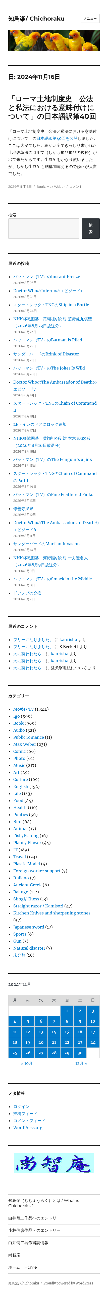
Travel (19, 856)
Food (18, 800)
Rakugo (20, 891)
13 (41, 1031)
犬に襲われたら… (29, 653)
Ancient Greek (27, 884)
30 (80, 1052)
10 (93, 1021)
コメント (75, 186)
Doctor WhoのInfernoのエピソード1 (47, 290)
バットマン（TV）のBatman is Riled (47, 339)
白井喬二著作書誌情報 (28, 1242)
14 (54, 1031)
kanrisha (68, 639)
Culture (20, 779)
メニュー (90, 18)
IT (15, 849)
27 (40, 1052)
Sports (19, 934)
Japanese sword (28, 927)
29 (67, 1052)
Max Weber (55, 186)
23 (80, 1042)
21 (54, 1042)
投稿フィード (25, 1113)
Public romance (28, 737)
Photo (19, 758)
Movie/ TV (23, 709)
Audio (19, 730)
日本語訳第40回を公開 (57, 138)
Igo (16, 716)
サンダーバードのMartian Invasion (46, 543)
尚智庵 (14, 1255)
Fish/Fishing (26, 835)
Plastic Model (26, 863)
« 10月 (27, 1063)
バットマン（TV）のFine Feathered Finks (53, 494)
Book (40, 186)
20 (41, 1042)
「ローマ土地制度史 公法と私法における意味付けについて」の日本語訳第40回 (52, 107)
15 (67, 1031)
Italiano (21, 877)
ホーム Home (22, 1267)
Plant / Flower (27, 842)
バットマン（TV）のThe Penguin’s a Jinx (52, 459)
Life (17, 793)
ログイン (21, 1106)
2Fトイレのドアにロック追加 (40, 424)
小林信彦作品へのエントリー (34, 1230)
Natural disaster (29, 948)
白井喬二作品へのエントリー (34, 1218)
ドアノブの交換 (27, 592)
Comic (19, 751)
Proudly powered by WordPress (68, 1283)
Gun (17, 941)
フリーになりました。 (33, 639)
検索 (12, 214)
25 (14, 1052)
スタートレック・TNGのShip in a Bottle (51, 304)
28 (54, 1052)
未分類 (19, 955)
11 (15, 1031)
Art (16, 772)
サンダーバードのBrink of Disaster (46, 353)
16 (80, 1031)
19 (28, 1042)
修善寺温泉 (23, 508)
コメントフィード (29, 1120)
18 (15, 1042)
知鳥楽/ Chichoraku (36, 18)
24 (93, 1042)
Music (19, 765)
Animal (20, 828)
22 (67, 1042)
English (20, 786)
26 (28, 1052)
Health (20, 807)
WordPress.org (27, 1127)
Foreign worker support (37, 870)
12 (28, 1031)
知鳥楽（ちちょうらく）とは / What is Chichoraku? (43, 1203)
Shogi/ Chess (26, 898)
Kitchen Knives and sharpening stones (51, 912)
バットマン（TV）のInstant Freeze (46, 276)
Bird (17, 821)
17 (93, 1031)
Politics (20, 814)
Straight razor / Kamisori (38, 905)
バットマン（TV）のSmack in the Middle (52, 578)
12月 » (81, 1063)
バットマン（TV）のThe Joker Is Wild (49, 368)
